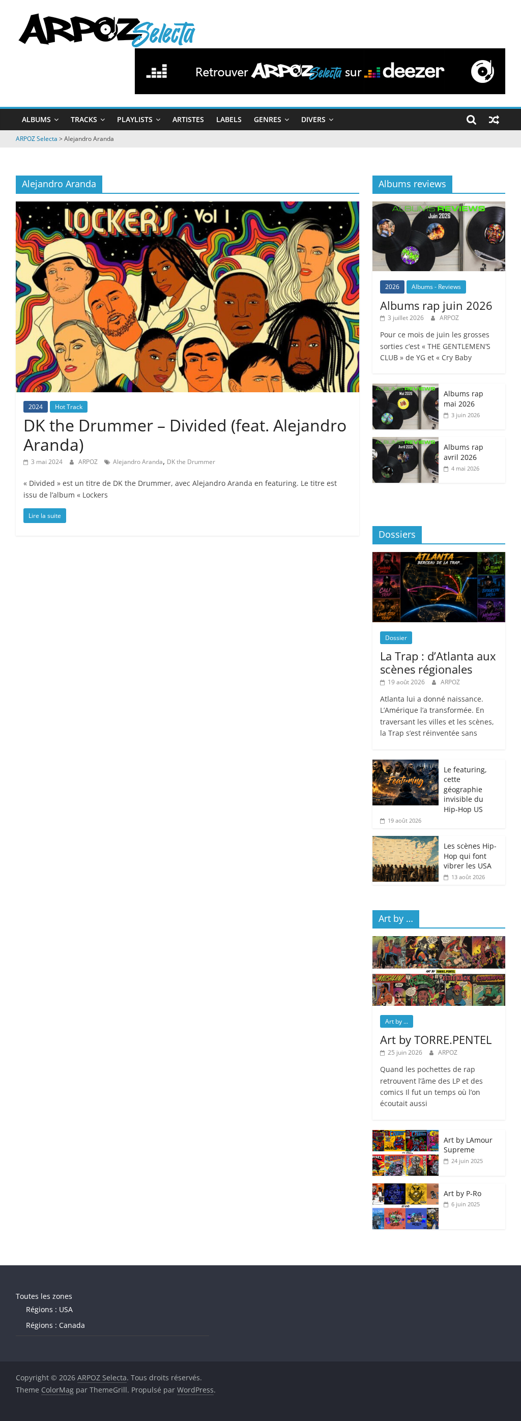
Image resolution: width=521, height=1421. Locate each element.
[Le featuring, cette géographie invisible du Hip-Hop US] (405, 765)
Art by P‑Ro (462, 1193)
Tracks (84, 119)
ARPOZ (88, 461)
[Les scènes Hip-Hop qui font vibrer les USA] (405, 841)
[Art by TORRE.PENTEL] (439, 941)
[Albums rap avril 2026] (405, 442)
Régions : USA (49, 1309)
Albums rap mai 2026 (463, 399)
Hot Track (68, 406)
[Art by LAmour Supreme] (405, 1135)
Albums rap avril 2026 (463, 452)
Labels (229, 119)
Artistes (188, 119)
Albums (36, 119)
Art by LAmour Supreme (468, 1145)
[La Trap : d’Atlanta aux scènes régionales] (439, 557)
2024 (35, 406)
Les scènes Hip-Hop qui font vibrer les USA (470, 856)
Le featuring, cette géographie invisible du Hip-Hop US (465, 789)
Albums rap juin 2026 (436, 305)
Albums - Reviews (436, 286)
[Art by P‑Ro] (405, 1189)
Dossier (396, 637)
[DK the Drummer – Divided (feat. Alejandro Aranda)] (187, 207)
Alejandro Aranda (138, 461)
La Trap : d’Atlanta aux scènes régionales (438, 662)
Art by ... (396, 1021)
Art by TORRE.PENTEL (435, 1039)
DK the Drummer (191, 461)
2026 (392, 286)
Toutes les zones (44, 1296)
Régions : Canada (55, 1325)
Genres (267, 119)
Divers (313, 119)
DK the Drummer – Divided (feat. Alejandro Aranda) (184, 434)
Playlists (135, 119)
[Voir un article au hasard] (494, 119)
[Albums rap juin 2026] (439, 207)
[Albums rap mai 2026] (405, 389)
